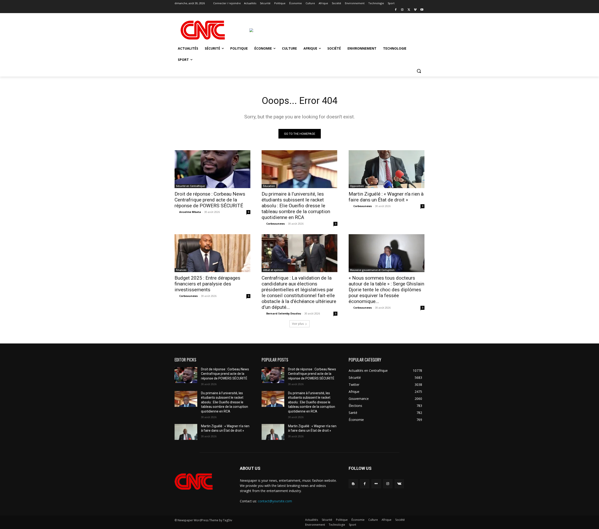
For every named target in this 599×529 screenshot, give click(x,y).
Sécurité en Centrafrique (190, 186)
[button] (418, 71)
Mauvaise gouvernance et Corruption (372, 270)
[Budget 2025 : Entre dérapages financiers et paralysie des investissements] (212, 253)
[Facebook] (395, 10)
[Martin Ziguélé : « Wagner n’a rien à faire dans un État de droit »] (386, 169)
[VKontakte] (399, 483)
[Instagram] (402, 10)
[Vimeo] (415, 10)
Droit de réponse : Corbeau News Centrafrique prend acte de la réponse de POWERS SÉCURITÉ (210, 199)
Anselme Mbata (190, 212)
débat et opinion (273, 270)
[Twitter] (409, 10)
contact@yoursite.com (275, 501)
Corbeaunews (275, 223)
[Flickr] (376, 483)
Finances (181, 270)
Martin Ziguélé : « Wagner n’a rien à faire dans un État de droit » (386, 197)
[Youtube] (421, 10)
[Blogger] (353, 483)
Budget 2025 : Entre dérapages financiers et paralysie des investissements (207, 283)
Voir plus (298, 324)
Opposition (357, 186)
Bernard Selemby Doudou (283, 313)
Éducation (269, 186)
